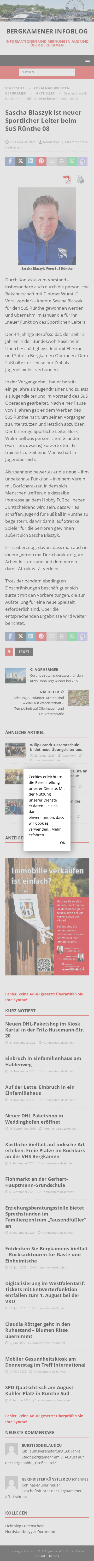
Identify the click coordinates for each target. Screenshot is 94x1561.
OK (62, 842)
